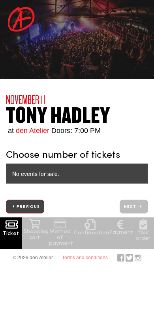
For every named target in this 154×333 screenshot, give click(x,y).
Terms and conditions (85, 257)
